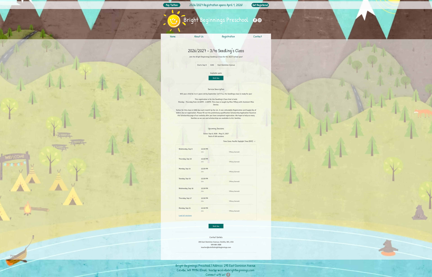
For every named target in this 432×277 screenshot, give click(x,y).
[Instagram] (260, 20)
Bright (192, 19)
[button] (199, 36)
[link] (216, 78)
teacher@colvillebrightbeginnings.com (231, 270)
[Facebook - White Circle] (255, 20)
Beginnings (213, 19)
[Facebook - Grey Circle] (228, 275)
